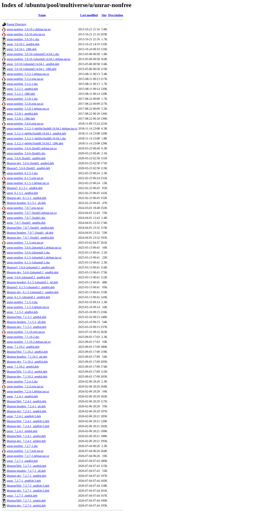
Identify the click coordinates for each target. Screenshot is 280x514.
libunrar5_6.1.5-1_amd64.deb (24, 188)
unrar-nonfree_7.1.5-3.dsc (22, 302)
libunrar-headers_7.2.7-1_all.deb (26, 470)
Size (104, 15)
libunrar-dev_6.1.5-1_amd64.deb (26, 198)
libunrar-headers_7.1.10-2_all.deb (27, 356)
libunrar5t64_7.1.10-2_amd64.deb (27, 351)
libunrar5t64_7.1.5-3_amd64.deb (26, 317)
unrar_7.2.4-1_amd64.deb (22, 396)
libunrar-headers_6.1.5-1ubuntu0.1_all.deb (32, 282)
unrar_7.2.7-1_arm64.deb (22, 495)
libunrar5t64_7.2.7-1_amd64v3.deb (28, 485)
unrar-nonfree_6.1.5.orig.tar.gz (25, 178)
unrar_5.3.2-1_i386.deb (21, 93)
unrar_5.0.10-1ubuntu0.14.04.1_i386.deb (31, 69)
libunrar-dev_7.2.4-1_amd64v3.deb (28, 426)
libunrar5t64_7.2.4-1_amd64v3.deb (28, 421)
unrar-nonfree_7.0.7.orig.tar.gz (25, 207)
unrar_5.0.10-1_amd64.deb (23, 44)
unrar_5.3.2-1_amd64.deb (22, 88)
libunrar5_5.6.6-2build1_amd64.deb (28, 168)
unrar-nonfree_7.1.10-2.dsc (23, 336)
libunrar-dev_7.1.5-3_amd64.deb (26, 327)
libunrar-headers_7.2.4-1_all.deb (26, 406)
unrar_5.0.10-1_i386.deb (22, 49)
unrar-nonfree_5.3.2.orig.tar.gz (25, 79)
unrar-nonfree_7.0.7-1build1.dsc (26, 217)
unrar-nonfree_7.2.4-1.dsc (22, 381)
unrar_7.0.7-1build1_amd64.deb (26, 222)
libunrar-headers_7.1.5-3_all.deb (26, 322)
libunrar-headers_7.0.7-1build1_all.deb (30, 232)
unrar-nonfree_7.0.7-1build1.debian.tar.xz (32, 212)
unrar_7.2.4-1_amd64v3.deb (24, 416)
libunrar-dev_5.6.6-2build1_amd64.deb (30, 163)
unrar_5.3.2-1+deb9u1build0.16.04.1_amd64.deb (36, 133)
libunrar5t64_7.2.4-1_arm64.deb (26, 436)
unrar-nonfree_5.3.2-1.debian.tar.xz (28, 74)
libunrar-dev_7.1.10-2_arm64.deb (27, 376)
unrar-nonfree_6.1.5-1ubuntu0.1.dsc (28, 262)
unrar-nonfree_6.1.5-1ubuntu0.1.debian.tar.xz (34, 257)
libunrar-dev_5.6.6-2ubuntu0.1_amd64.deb (32, 272)
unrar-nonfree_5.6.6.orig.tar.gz (25, 123)
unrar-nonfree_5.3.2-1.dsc (22, 83)
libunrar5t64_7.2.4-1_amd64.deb (26, 401)
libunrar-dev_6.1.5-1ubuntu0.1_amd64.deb (32, 292)
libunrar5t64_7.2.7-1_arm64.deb (26, 500)
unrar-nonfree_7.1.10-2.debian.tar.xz (29, 341)
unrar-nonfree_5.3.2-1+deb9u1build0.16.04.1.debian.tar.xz (42, 128)
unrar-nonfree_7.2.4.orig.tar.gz (25, 386)
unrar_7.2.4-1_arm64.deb (22, 431)
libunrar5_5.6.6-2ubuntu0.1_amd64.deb (31, 267)
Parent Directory (16, 24)
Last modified (89, 15)
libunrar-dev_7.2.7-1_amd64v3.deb (28, 490)
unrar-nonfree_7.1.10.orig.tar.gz (26, 332)
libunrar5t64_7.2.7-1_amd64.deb (26, 465)
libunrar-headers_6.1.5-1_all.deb (26, 203)
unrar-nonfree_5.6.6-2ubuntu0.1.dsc (28, 252)
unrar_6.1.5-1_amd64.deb (22, 193)
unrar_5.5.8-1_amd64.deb (22, 113)
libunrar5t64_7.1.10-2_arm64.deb (27, 371)
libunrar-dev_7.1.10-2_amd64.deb (27, 361)
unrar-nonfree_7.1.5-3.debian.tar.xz (28, 307)
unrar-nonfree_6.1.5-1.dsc (22, 173)
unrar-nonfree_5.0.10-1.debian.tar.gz (29, 29)
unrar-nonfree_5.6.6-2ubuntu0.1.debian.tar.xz (34, 247)
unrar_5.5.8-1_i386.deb (21, 118)
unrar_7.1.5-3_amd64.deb (22, 312)
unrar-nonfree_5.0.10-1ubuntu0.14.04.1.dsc (33, 54)
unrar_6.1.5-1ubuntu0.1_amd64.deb (28, 297)
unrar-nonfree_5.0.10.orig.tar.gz (26, 34)
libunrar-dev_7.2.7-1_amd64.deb (26, 475)
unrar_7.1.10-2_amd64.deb (23, 346)
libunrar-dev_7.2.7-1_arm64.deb (26, 505)
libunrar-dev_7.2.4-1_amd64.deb (26, 411)
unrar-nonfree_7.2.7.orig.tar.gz (25, 451)
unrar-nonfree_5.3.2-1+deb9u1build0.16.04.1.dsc (36, 138)
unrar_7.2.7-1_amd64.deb (22, 460)
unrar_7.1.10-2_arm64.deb (23, 366)
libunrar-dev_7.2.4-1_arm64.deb (26, 441)
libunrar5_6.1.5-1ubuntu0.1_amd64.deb (31, 287)
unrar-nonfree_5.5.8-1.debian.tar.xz (28, 108)
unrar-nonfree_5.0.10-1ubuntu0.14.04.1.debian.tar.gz (38, 59)
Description (115, 15)
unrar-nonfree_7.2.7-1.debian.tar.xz (28, 456)
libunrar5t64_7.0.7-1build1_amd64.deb (30, 227)
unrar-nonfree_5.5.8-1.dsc (22, 98)
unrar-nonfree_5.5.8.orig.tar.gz (25, 103)
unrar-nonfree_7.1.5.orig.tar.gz (25, 242)
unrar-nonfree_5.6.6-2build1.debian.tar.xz (32, 148)
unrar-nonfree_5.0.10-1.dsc (23, 39)
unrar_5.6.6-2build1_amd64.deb (26, 158)
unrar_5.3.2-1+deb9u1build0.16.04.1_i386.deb (35, 143)
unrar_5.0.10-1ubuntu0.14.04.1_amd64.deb (33, 64)
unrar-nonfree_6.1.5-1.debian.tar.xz (28, 183)
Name (42, 15)
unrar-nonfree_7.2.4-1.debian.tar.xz (28, 391)
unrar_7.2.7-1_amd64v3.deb (24, 480)
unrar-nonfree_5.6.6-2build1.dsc (26, 153)
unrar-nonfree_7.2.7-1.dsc (22, 446)
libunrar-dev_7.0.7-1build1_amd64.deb (30, 237)
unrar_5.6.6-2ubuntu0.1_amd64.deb (28, 277)
